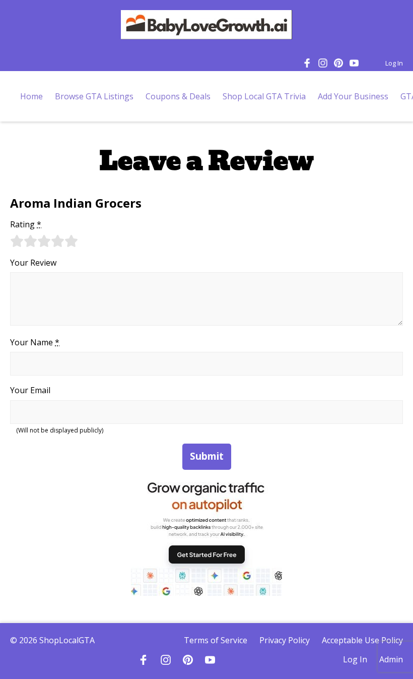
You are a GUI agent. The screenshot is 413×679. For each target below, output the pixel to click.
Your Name (34, 342)
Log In (394, 63)
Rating (25, 224)
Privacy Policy (284, 640)
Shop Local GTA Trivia (264, 96)
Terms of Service (215, 640)
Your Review (33, 262)
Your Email (30, 390)
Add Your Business (353, 96)
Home (31, 96)
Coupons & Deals (178, 96)
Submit (207, 456)
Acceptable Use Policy (362, 640)
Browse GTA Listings (94, 96)
